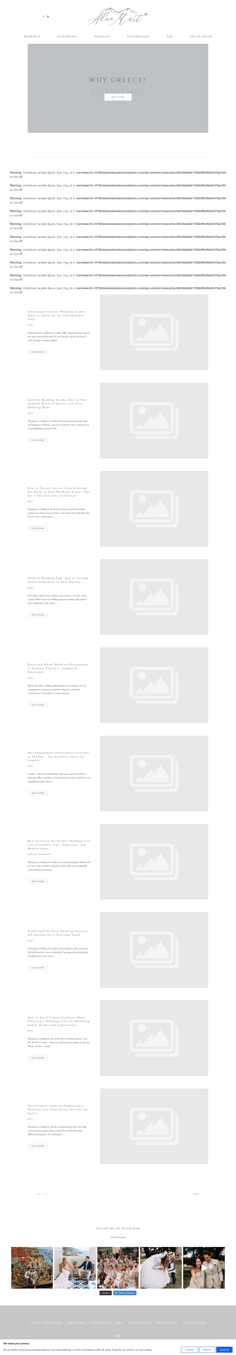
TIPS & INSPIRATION (46, 1322)
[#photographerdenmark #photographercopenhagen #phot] (204, 1268)
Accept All (224, 1349)
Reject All (207, 1349)
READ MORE (118, 97)
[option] (118, 88)
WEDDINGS (32, 36)
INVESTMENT (167, 1322)
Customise (189, 1349)
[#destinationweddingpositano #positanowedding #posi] (75, 1268)
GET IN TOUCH (201, 36)
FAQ (170, 36)
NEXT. (196, 1194)
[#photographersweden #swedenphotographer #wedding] (161, 1268)
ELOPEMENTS (67, 36)
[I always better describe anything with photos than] (118, 1268)
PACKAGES (102, 36)
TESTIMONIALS (138, 36)
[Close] (234, 1340)
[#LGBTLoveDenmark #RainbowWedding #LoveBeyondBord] (32, 1268)
